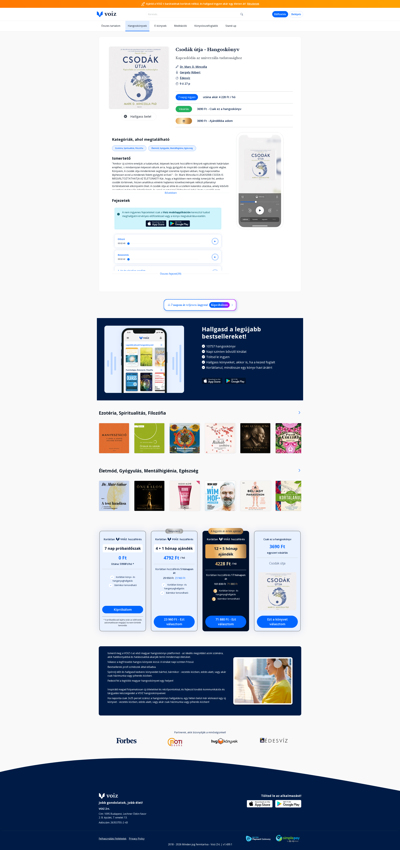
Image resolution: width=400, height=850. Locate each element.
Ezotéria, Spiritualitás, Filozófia (129, 148)
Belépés (296, 14)
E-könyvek (160, 25)
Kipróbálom (219, 305)
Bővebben (171, 192)
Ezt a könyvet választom (277, 621)
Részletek (253, 3)
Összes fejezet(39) (170, 273)
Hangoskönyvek (137, 25)
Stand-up (230, 25)
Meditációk (180, 25)
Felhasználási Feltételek (112, 838)
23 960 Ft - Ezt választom (174, 621)
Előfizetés (280, 14)
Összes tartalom (110, 25)
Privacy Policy (137, 838)
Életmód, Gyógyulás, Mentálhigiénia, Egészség (172, 148)
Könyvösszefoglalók (206, 25)
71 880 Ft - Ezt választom (225, 621)
